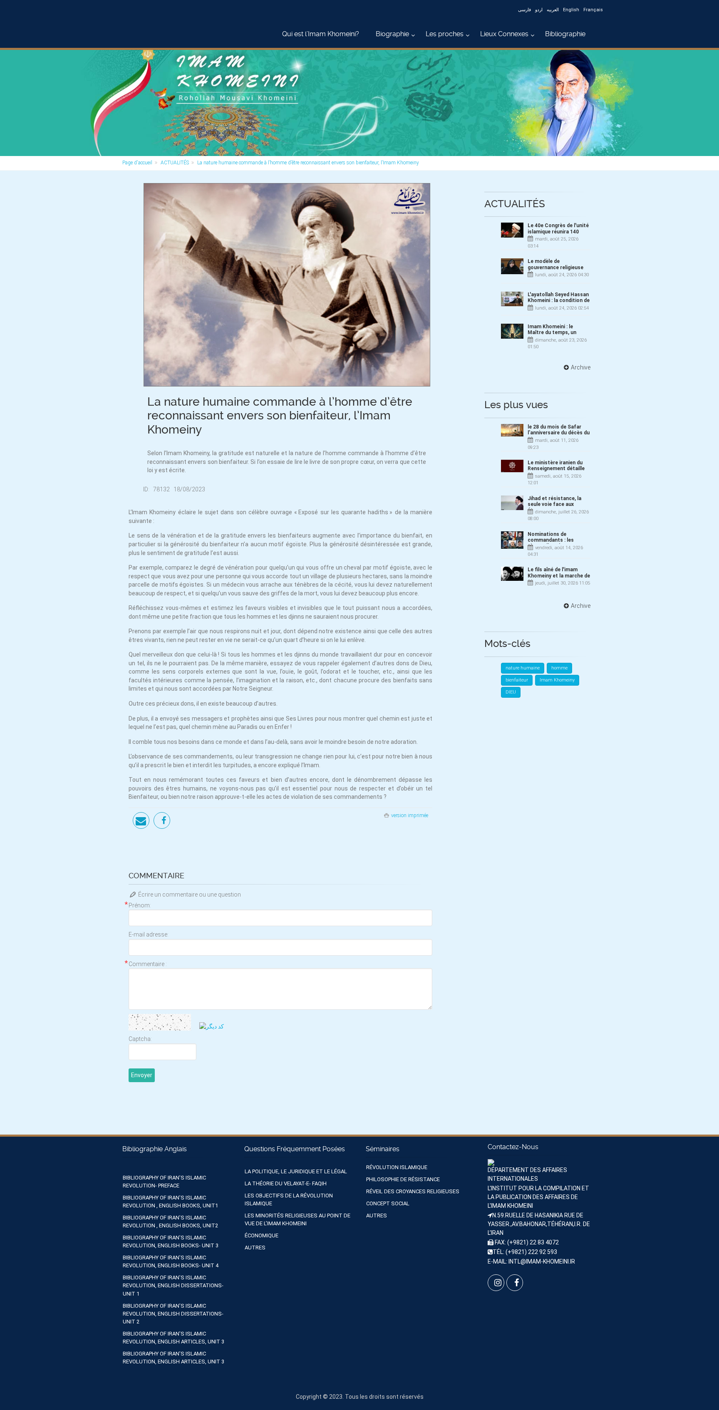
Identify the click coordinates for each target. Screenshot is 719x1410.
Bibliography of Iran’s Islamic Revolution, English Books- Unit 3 (170, 1241)
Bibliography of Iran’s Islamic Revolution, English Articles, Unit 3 (173, 1338)
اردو (539, 9)
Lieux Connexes (504, 34)
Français (593, 9)
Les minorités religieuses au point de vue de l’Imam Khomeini (297, 1219)
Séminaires (382, 1149)
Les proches (445, 34)
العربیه (553, 9)
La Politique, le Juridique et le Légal (296, 1171)
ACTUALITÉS (175, 163)
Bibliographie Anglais (154, 1149)
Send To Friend (141, 820)
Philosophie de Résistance (403, 1179)
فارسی (524, 9)
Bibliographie (565, 34)
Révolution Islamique (396, 1167)
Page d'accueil (137, 163)
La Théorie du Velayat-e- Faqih (286, 1183)
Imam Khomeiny (557, 680)
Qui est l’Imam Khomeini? (320, 34)
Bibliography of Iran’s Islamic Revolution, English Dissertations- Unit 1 (173, 1285)
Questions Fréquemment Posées (294, 1149)
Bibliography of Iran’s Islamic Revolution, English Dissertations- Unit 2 (173, 1314)
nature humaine (523, 668)
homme (559, 668)
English (571, 9)
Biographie (392, 34)
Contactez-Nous (513, 1147)
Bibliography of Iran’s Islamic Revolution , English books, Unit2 (170, 1221)
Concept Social (387, 1203)
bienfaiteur (517, 680)
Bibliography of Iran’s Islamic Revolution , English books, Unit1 (170, 1201)
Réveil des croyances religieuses (412, 1191)
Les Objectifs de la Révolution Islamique (289, 1199)
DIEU (511, 692)
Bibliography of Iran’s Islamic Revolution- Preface (164, 1182)
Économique (261, 1235)
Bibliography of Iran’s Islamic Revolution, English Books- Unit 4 (170, 1261)
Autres (255, 1247)
